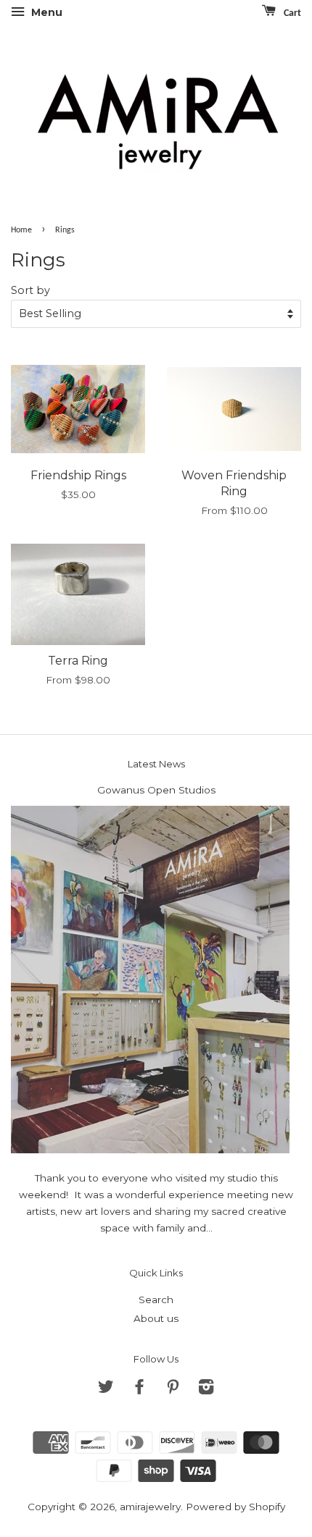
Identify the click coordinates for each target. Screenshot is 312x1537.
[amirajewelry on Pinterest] (173, 1389)
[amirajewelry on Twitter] (106, 1389)
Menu (45, 12)
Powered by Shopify (235, 1506)
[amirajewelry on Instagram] (206, 1389)
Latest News (156, 764)
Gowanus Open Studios (156, 790)
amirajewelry (150, 1506)
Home (21, 230)
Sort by (30, 290)
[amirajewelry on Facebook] (139, 1389)
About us (156, 1318)
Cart (291, 13)
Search (156, 1299)
